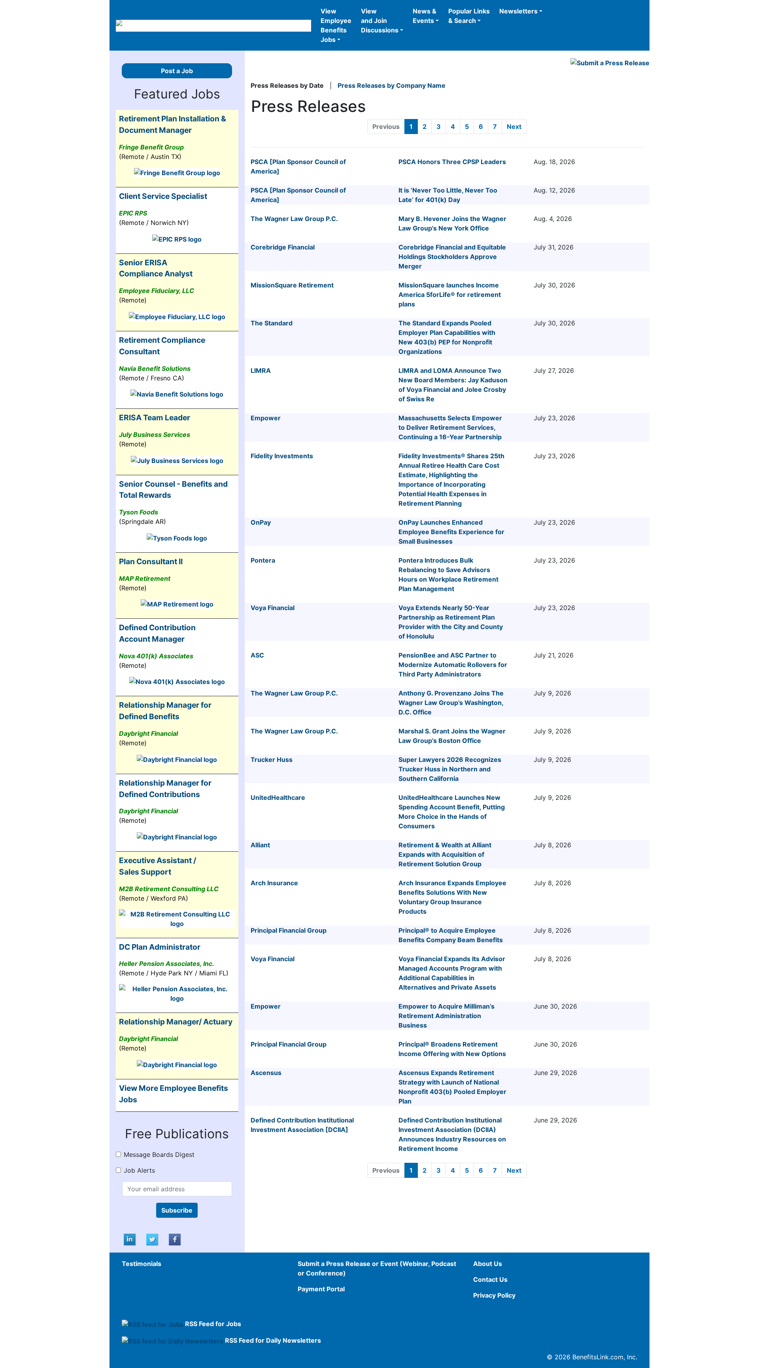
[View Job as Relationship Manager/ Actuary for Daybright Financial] (177, 1064)
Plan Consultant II (151, 561)
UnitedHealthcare (278, 797)
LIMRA (261, 370)
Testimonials (141, 1264)
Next (514, 126)
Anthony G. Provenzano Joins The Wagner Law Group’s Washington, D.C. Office (451, 702)
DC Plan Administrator (159, 947)
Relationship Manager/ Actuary (175, 1021)
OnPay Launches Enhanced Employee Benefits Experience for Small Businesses (451, 531)
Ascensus (266, 1073)
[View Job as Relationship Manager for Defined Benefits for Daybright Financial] (177, 759)
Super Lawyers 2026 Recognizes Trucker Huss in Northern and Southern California (449, 769)
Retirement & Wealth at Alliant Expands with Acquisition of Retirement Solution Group (444, 854)
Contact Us (490, 1279)
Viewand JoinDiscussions (379, 20)
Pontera (263, 560)
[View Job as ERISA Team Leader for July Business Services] (177, 460)
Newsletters (518, 11)
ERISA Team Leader (154, 417)
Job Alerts (139, 1170)
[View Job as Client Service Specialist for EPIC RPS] (177, 238)
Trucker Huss (272, 759)
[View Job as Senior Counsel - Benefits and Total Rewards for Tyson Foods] (177, 537)
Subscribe (177, 1210)
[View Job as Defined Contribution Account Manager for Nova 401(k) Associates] (177, 681)
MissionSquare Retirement (292, 285)
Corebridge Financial (283, 247)
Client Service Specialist (163, 196)
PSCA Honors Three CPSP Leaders (452, 162)
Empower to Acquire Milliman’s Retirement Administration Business (446, 1015)
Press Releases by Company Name (392, 85)
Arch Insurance (274, 883)
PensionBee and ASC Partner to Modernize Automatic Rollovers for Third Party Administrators (452, 664)
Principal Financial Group (289, 930)
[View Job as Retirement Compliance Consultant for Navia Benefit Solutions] (176, 394)
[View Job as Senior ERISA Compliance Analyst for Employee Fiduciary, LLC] (177, 316)
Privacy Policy (494, 1295)
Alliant (260, 845)
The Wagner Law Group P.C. (294, 219)
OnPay (261, 522)
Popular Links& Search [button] (469, 16)
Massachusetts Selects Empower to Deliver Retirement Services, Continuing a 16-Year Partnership (450, 427)
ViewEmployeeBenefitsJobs (336, 25)
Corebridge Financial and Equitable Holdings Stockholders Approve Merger (452, 256)
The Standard (272, 323)
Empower (266, 418)
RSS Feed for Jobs (213, 1324)
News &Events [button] (424, 16)
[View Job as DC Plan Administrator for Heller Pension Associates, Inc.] (177, 993)
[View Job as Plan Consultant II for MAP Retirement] (177, 604)
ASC (257, 655)
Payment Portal (321, 1289)
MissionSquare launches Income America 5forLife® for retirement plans (449, 294)
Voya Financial (273, 608)
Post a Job (177, 71)
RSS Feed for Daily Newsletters (273, 1340)
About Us (487, 1264)
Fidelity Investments (282, 456)
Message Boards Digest (159, 1154)
